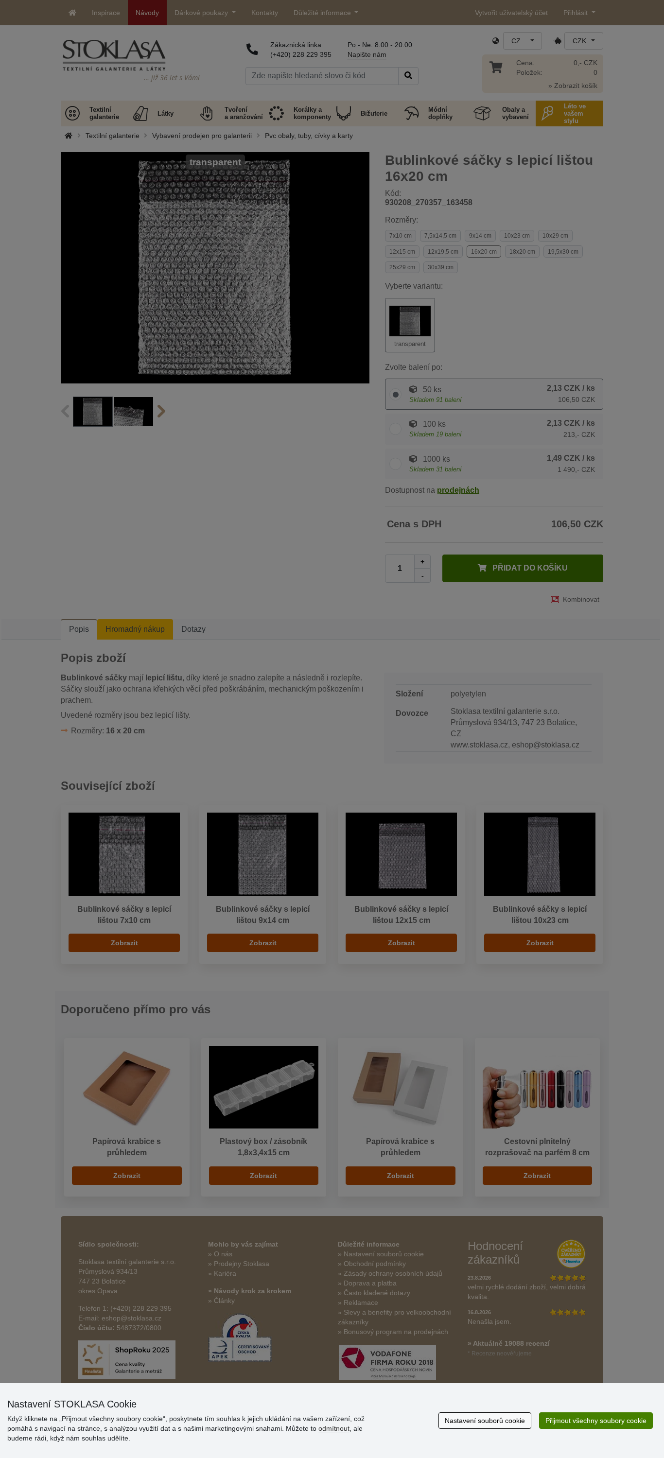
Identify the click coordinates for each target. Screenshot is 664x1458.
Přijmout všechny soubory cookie (596, 1420)
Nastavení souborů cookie (485, 1420)
